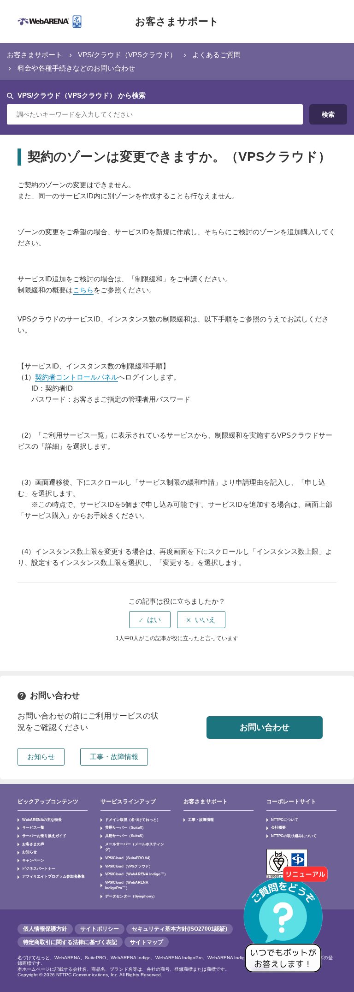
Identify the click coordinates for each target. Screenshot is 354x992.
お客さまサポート (177, 21)
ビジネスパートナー (38, 868)
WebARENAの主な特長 (42, 819)
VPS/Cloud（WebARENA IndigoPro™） (126, 885)
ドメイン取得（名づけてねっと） (132, 819)
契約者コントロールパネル (76, 377)
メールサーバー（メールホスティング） (134, 847)
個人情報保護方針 (45, 929)
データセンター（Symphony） (131, 896)
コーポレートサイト (291, 801)
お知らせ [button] (41, 756)
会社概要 (278, 827)
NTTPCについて (284, 819)
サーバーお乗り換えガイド (44, 835)
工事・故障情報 (201, 819)
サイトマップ (146, 942)
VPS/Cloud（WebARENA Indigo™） (136, 874)
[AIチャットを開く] (286, 924)
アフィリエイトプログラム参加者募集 (53, 876)
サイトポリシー (99, 929)
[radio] (150, 619)
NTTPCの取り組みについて (294, 835)
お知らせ (29, 851)
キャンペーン (33, 860)
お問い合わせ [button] (264, 727)
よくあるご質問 (216, 55)
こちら (83, 290)
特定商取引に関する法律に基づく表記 (70, 942)
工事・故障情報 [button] (114, 756)
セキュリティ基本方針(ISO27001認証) (179, 929)
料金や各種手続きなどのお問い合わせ (76, 68)
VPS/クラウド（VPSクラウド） (127, 55)
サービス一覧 (33, 827)
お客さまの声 (33, 844)
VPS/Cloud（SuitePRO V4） (129, 857)
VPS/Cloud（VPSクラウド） (129, 866)
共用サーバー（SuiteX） (125, 827)
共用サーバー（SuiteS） (125, 835)
